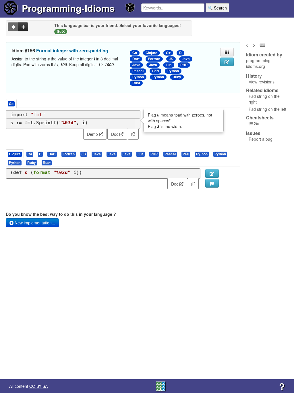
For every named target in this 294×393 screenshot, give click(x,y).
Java (186, 58)
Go (134, 52)
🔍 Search (217, 8)
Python (173, 70)
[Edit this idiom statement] (227, 62)
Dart (136, 58)
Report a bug (260, 139)
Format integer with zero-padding (72, 50)
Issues (253, 133)
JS (171, 58)
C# (168, 52)
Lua (169, 64)
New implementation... (34, 223)
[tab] (15, 153)
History (254, 76)
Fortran (154, 58)
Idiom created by (264, 55)
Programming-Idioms (68, 8)
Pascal (138, 70)
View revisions (261, 82)
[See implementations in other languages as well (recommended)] (13, 26)
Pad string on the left (267, 109)
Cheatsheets (260, 117)
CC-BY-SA (38, 386)
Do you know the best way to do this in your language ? (61, 214)
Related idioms (262, 90)
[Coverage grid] (160, 385)
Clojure (151, 52)
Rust (136, 83)
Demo (93, 134)
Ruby (177, 77)
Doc (115, 134)
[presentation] (15, 153)
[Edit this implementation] (212, 173)
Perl (155, 70)
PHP (183, 64)
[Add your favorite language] (23, 26)
